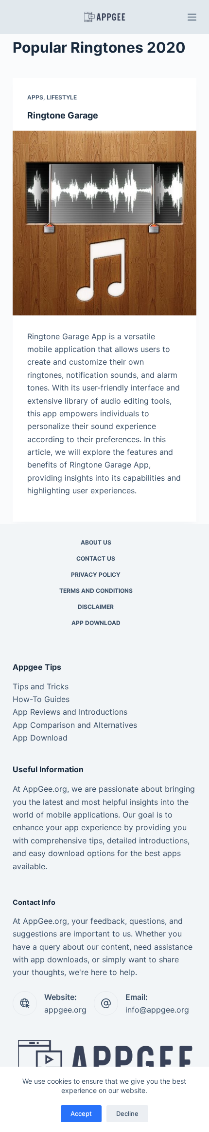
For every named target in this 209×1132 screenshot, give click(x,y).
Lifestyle (62, 97)
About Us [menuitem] (96, 542)
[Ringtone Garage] (104, 223)
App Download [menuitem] (96, 622)
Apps (35, 97)
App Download (40, 737)
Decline (127, 1113)
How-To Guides (41, 699)
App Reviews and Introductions (70, 712)
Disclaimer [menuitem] (96, 606)
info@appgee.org (157, 1010)
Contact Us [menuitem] (95, 558)
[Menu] (192, 17)
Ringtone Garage (62, 115)
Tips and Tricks (41, 686)
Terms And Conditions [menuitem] (96, 590)
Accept (81, 1113)
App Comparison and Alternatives (75, 725)
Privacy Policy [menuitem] (96, 574)
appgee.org (65, 1010)
